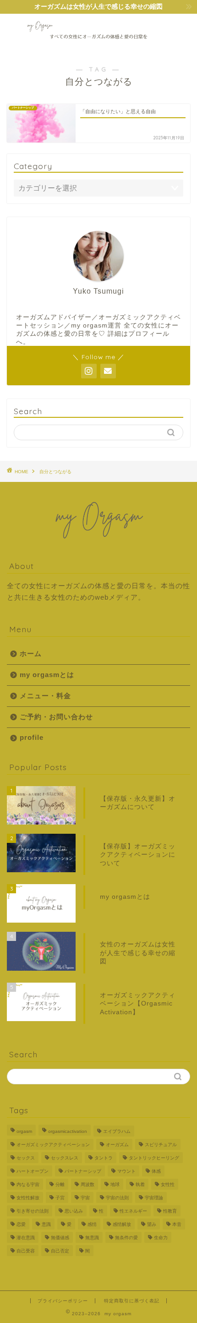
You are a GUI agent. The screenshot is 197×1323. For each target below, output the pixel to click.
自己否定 (60, 1250)
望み (151, 1224)
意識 (46, 1224)
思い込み (74, 1211)
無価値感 (60, 1237)
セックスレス (64, 1157)
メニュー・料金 (45, 696)
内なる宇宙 (27, 1184)
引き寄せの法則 (32, 1211)
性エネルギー (133, 1211)
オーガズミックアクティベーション (53, 1144)
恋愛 (21, 1224)
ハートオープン (32, 1171)
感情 (92, 1224)
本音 (176, 1224)
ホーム (31, 653)
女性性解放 (27, 1197)
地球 (115, 1184)
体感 (156, 1171)
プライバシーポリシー (63, 1300)
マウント (126, 1171)
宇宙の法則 (117, 1197)
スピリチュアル (161, 1144)
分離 (60, 1184)
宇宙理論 (154, 1197)
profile (32, 737)
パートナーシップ (83, 1171)
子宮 (60, 1197)
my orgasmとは (47, 674)
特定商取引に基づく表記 (131, 1300)
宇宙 (85, 1197)
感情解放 (122, 1224)
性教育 (170, 1211)
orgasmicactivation (67, 1131)
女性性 (168, 1184)
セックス (25, 1157)
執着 (140, 1184)
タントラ (103, 1157)
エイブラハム (117, 1131)
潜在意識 (25, 1237)
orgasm (24, 1131)
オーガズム (117, 1144)
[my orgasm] (99, 45)
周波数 (87, 1184)
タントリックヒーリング (154, 1157)
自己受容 (25, 1250)
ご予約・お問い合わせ (56, 717)
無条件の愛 (126, 1237)
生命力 (161, 1237)
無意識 (92, 1237)
